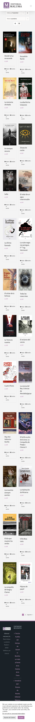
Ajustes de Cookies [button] (9, 717)
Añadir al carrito (7, 70)
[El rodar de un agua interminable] (25, 180)
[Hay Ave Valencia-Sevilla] (9, 423)
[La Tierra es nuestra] (9, 326)
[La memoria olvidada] (9, 88)
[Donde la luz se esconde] (9, 42)
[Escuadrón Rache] (25, 42)
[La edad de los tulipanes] (25, 88)
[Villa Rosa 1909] (25, 525)
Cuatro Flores (9, 386)
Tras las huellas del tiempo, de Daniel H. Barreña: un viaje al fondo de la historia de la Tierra (17, 654)
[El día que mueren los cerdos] (9, 524)
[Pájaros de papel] (25, 572)
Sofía (6, 194)
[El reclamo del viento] (25, 326)
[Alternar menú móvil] (31, 6)
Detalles (13, 68)
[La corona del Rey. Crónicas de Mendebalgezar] (25, 372)
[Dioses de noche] (25, 134)
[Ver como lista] (19, 23)
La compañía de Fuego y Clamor (9, 589)
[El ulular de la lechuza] (9, 279)
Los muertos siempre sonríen (8, 492)
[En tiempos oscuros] (9, 134)
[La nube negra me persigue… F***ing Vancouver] (25, 228)
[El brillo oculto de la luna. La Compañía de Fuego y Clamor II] (25, 423)
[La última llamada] (9, 229)
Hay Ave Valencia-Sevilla (7, 439)
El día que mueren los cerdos (8, 541)
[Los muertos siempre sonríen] (9, 476)
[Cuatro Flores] (9, 372)
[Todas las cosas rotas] (25, 280)
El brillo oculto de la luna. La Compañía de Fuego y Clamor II (25, 442)
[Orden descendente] (27, 13)
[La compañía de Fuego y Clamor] (9, 573)
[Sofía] (9, 180)
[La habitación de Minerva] (25, 476)
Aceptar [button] (21, 717)
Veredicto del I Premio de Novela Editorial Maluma (17, 690)
